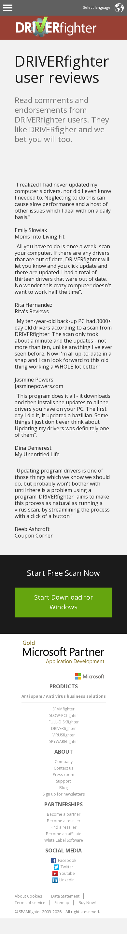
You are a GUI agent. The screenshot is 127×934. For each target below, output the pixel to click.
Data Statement (65, 896)
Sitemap (61, 902)
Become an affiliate (63, 834)
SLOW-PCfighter (63, 715)
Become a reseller (63, 821)
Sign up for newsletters (64, 794)
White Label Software (63, 840)
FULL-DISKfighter (64, 722)
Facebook (67, 860)
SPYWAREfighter (63, 741)
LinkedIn (67, 880)
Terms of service (30, 902)
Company (64, 761)
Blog (63, 787)
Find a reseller (63, 827)
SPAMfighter (63, 709)
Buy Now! (87, 902)
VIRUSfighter (63, 735)
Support (63, 781)
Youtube (67, 873)
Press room (63, 774)
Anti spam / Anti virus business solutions (63, 696)
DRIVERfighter (63, 728)
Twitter (67, 867)
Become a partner (63, 814)
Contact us (63, 768)
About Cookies (28, 896)
